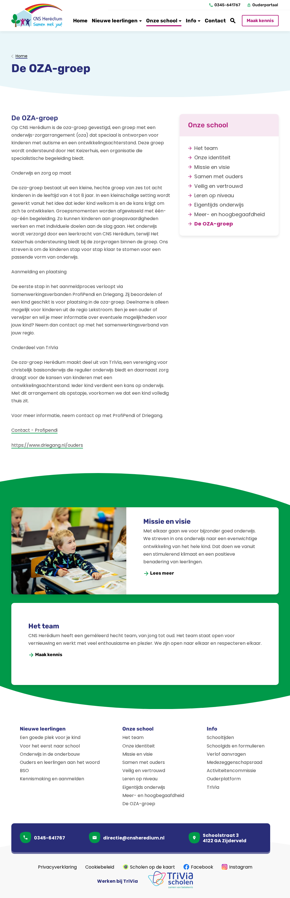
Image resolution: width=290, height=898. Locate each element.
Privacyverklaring (57, 867)
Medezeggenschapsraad (234, 762)
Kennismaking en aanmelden (52, 778)
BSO (24, 770)
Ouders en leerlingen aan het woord (60, 762)
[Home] (36, 15)
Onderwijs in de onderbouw (50, 754)
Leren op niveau (139, 778)
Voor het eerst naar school (50, 746)
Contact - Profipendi (34, 430)
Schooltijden (220, 737)
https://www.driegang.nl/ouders (47, 445)
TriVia (213, 787)
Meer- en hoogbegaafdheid (153, 795)
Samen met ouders (143, 762)
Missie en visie (167, 521)
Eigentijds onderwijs (143, 787)
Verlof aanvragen (226, 754)
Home (21, 56)
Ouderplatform (224, 778)
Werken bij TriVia (117, 881)
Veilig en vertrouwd (143, 770)
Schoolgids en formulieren (236, 746)
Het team (43, 626)
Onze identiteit (138, 746)
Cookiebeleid (99, 867)
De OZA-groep (138, 803)
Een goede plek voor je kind (50, 737)
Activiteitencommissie (231, 770)
